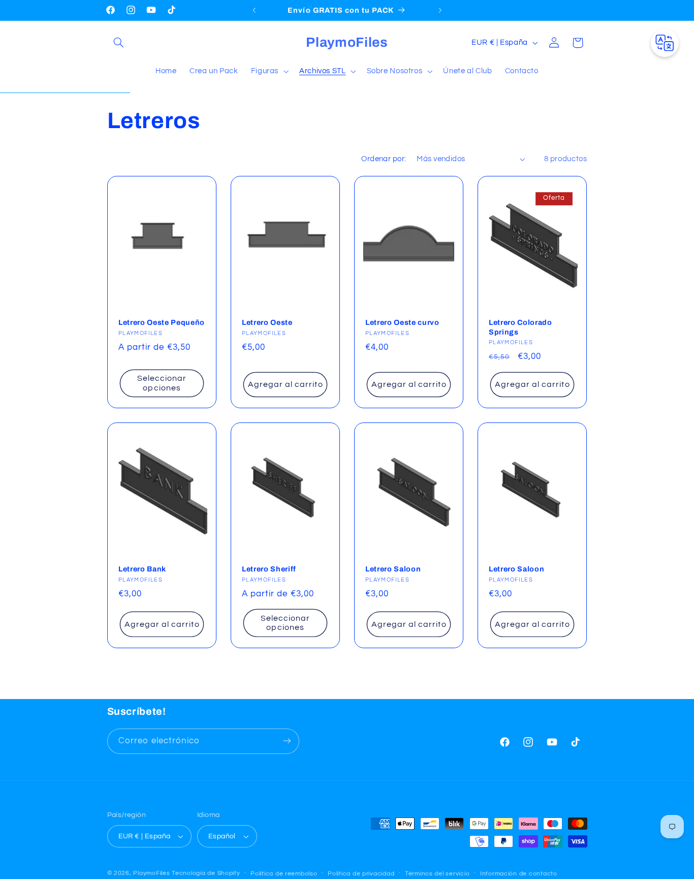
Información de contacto (518, 873)
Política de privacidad (361, 873)
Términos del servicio (437, 873)
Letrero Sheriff (269, 569)
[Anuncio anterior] (254, 10)
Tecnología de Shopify (206, 873)
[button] (119, 42)
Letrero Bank (142, 569)
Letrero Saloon (393, 569)
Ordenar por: (383, 159)
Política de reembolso (283, 873)
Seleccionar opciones (161, 383)
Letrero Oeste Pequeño (161, 322)
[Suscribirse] (286, 741)
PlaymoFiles (151, 873)
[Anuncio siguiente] (440, 10)
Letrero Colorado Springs (520, 327)
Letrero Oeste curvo (402, 322)
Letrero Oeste (267, 322)
